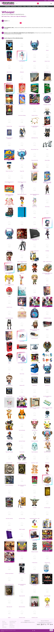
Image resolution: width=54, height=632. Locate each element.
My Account (50, 0)
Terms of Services (5, 624)
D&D (38, 6)
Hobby (24, 6)
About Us (3, 621)
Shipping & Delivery (12, 622)
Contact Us (11, 624)
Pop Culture (20, 6)
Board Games (13, 6)
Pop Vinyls (29, 6)
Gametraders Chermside (7, 630)
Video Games (42, 6)
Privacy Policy (4, 622)
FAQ (3, 625)
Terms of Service (12, 625)
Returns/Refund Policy (13, 621)
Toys (47, 6)
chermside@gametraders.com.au (28, 622)
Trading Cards (7, 6)
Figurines (34, 6)
